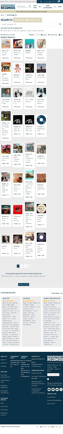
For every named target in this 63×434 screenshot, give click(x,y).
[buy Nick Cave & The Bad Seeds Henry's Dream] (17, 43)
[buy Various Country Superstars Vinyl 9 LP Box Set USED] (41, 178)
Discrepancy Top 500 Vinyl (5, 392)
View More (56, 293)
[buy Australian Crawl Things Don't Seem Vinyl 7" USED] (41, 208)
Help (59, 7)
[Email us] (49, 389)
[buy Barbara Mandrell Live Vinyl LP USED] (17, 239)
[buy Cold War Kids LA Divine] (41, 68)
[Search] (60, 24)
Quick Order (54, 35)
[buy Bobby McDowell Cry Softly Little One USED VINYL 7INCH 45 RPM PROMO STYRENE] (41, 237)
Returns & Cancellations (54, 400)
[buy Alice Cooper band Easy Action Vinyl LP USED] (17, 209)
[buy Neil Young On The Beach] (6, 43)
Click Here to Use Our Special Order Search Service (23, 30)
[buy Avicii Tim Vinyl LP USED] (6, 239)
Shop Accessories (47, 7)
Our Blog (3, 366)
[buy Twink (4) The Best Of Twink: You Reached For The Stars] (6, 116)
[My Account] (41, 1)
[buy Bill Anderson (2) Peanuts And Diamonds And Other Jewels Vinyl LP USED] (29, 236)
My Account (4, 406)
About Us (3, 359)
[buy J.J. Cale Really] (29, 92)
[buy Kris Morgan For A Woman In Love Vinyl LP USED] (17, 178)
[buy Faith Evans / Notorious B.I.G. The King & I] (17, 92)
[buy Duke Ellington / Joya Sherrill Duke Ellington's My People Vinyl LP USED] (29, 147)
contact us (35, 393)
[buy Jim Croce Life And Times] (6, 92)
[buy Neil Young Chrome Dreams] (41, 43)
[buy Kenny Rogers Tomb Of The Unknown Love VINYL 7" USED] (6, 177)
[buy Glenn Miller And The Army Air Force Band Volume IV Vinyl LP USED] (41, 149)
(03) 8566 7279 (49, 1)
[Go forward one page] (29, 266)
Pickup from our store (4, 414)
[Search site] (29, 6)
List (61, 35)
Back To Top (24, 284)
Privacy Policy (56, 385)
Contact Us (4, 363)
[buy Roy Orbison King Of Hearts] (41, 92)
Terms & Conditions (54, 383)
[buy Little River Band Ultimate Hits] (29, 68)
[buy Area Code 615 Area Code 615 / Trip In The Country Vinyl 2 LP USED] (29, 206)
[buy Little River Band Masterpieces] (41, 119)
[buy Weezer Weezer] (29, 43)
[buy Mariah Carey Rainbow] (17, 68)
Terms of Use (51, 403)
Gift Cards (55, 7)
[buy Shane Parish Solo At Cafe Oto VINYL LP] (17, 119)
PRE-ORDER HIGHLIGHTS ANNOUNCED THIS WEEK (31, 11)
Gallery (44, 35)
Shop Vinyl (35, 7)
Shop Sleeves (40, 7)
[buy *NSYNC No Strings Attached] (6, 67)
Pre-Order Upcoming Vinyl (5, 376)
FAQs (2, 403)
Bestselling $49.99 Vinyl (4, 386)
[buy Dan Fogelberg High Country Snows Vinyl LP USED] (17, 148)
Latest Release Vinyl (5, 381)
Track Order (4, 410)
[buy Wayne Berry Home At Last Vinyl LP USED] (6, 209)
